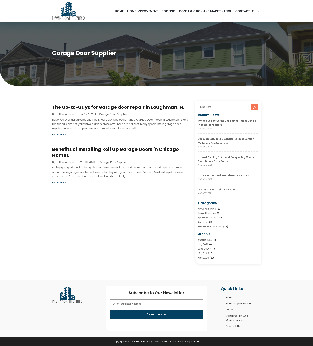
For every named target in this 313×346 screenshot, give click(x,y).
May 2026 (203, 253)
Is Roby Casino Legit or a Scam (216, 189)
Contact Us (244, 11)
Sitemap (195, 341)
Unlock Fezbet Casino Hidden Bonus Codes (223, 175)
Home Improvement (142, 11)
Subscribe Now (156, 314)
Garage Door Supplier (113, 114)
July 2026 (203, 244)
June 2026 (204, 248)
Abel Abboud (67, 114)
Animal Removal (207, 213)
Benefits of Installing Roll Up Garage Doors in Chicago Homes (115, 152)
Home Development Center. (152, 341)
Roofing (168, 11)
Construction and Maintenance (205, 11)
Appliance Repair (207, 217)
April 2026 (203, 257)
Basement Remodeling (211, 226)
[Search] (254, 107)
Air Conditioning (207, 208)
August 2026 (205, 240)
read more (59, 134)
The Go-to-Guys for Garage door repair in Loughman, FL (118, 107)
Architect (203, 222)
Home (119, 11)
